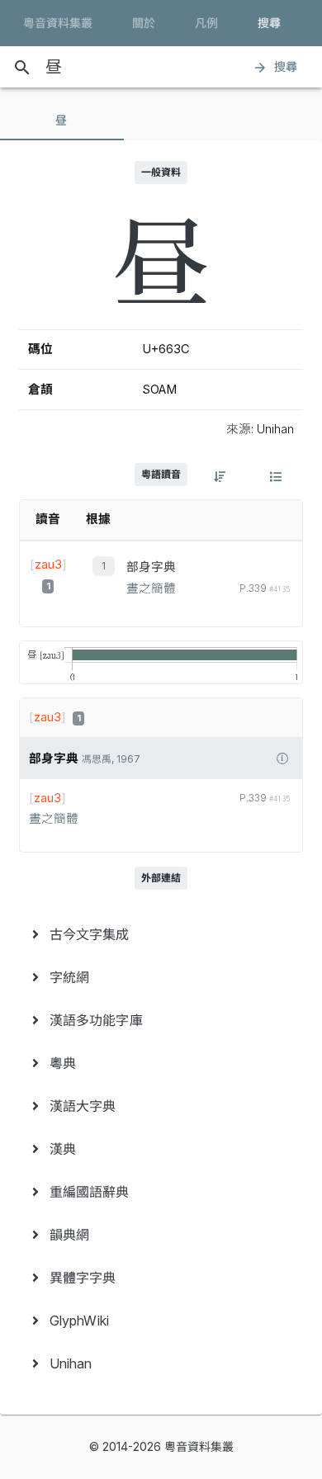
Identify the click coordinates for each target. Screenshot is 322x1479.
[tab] (62, 120)
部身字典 (151, 567)
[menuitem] (161, 934)
